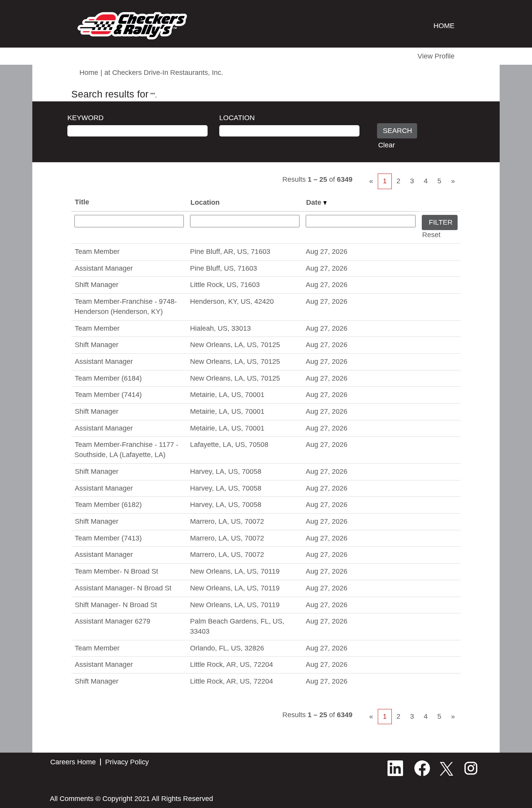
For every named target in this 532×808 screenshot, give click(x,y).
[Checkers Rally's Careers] (132, 26)
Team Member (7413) (108, 538)
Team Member (97, 251)
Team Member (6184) (108, 378)
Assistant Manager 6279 (112, 621)
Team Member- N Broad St (116, 571)
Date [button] (314, 202)
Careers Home (73, 762)
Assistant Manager (104, 268)
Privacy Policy (127, 762)
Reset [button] (431, 235)
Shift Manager (96, 285)
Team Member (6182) (108, 505)
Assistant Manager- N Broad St (123, 588)
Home (88, 72)
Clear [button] (386, 145)
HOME (443, 26)
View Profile (435, 56)
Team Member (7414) (108, 395)
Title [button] (82, 202)
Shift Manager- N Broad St (116, 605)
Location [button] (205, 202)
